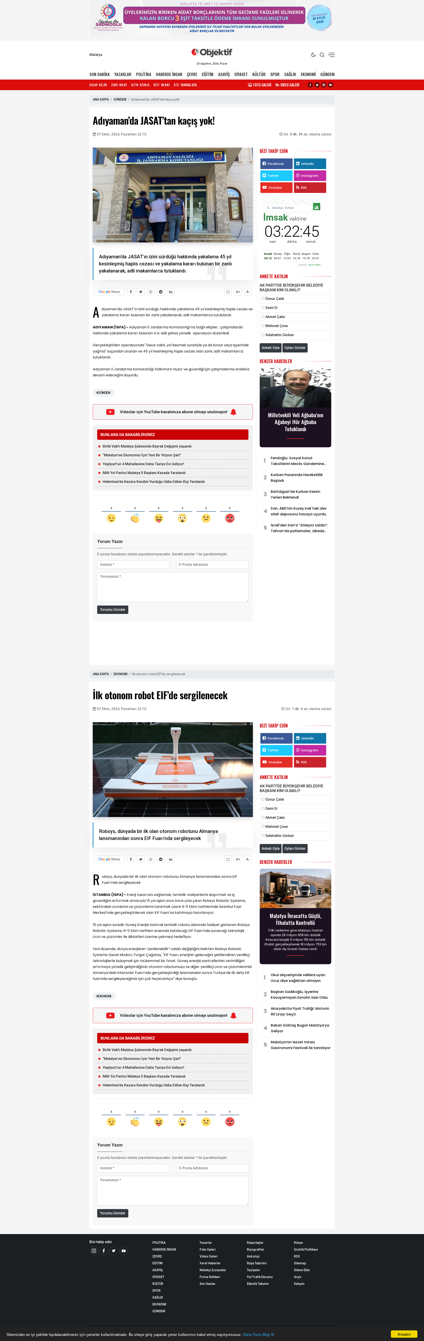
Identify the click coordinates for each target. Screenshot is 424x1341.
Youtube (275, 187)
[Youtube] (330, 85)
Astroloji (253, 1256)
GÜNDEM (327, 74)
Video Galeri (209, 1256)
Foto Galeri (208, 1249)
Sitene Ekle (302, 1270)
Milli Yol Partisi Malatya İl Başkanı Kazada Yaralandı (144, 473)
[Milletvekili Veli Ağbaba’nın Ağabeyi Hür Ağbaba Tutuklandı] (295, 389)
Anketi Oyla (271, 348)
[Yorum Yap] (228, 291)
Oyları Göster (295, 348)
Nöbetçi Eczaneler (213, 1270)
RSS (304, 187)
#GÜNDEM (103, 392)
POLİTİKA (143, 74)
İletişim (299, 1284)
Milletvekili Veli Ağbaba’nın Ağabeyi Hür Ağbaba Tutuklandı (295, 422)
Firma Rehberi (210, 1277)
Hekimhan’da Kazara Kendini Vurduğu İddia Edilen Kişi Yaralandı (154, 482)
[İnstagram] (93, 1250)
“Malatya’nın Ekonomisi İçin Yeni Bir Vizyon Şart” (142, 455)
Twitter (273, 175)
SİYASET (241, 74)
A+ (238, 292)
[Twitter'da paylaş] (141, 291)
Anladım (404, 1334)
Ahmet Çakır (275, 317)
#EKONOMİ (103, 996)
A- (248, 292)
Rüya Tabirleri (257, 1263)
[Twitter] (317, 85)
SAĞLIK (290, 74)
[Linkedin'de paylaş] (170, 291)
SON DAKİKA (99, 74)
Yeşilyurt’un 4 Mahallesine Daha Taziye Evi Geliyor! (143, 464)
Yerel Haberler (210, 1263)
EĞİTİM (207, 74)
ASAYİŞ (224, 74)
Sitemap (300, 1263)
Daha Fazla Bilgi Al (258, 1334)
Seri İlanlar (208, 1284)
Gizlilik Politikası (306, 1249)
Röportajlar (255, 1242)
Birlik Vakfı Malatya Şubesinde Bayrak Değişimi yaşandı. (147, 446)
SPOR (275, 74)
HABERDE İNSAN (169, 74)
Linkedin (307, 164)
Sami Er (271, 308)
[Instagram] (323, 85)
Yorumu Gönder (112, 610)
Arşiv (297, 1277)
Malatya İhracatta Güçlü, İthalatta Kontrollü (295, 919)
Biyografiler (255, 1249)
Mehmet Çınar (276, 326)
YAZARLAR (122, 74)
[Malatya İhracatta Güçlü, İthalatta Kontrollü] (295, 890)
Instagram (309, 175)
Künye (298, 1242)
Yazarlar (206, 1242)
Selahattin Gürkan (279, 335)
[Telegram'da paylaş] (161, 291)
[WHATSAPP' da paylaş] (151, 291)
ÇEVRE (192, 74)
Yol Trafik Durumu (260, 1277)
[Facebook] (310, 85)
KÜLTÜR (259, 74)
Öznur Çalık (274, 299)
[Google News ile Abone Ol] (109, 291)
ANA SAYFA (101, 99)
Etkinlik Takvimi (258, 1284)
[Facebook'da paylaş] (131, 291)
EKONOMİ (308, 74)
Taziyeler (253, 1270)
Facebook (276, 164)
